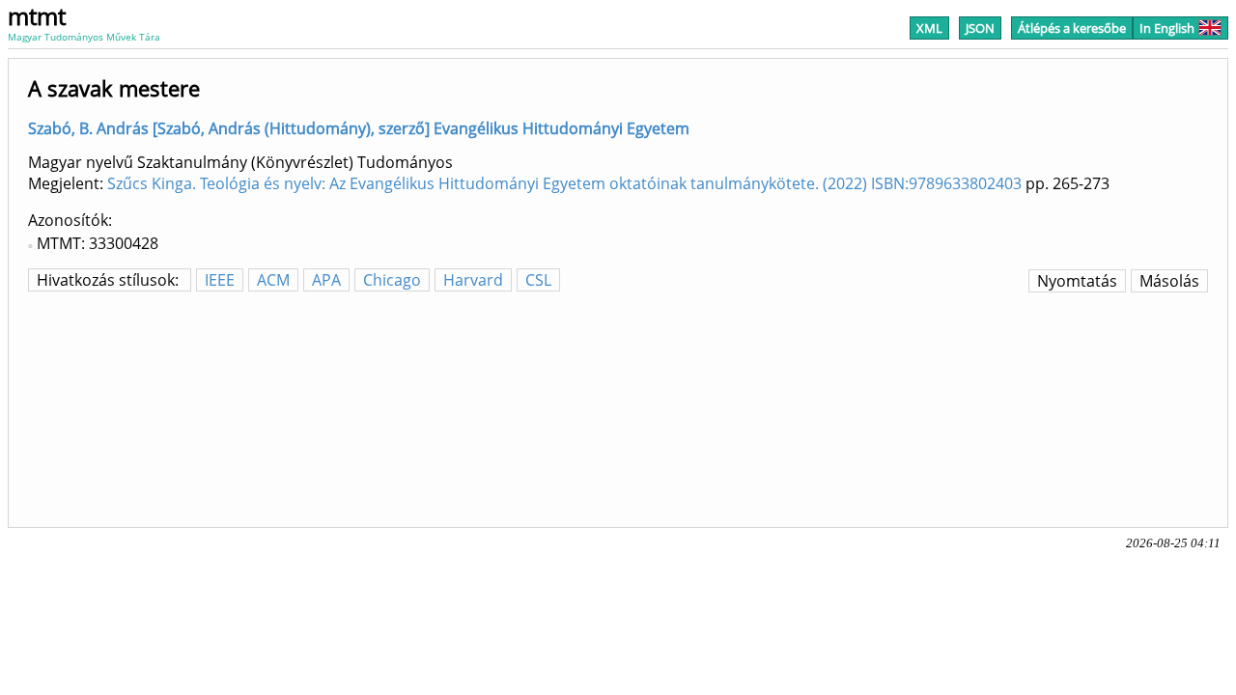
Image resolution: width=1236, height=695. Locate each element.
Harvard (473, 280)
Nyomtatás (1077, 281)
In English (1166, 28)
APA (326, 280)
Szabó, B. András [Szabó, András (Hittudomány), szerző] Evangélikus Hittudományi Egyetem (358, 128)
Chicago (392, 280)
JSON (980, 28)
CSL (538, 280)
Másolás (1169, 281)
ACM (273, 280)
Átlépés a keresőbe (1072, 28)
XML (929, 28)
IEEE (220, 280)
